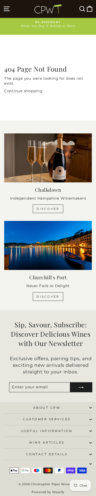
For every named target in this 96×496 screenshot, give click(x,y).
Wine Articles (46, 442)
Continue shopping (23, 91)
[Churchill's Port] (48, 245)
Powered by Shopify (48, 492)
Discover (48, 209)
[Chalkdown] (48, 157)
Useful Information (47, 431)
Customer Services (47, 419)
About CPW (47, 407)
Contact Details (47, 454)
